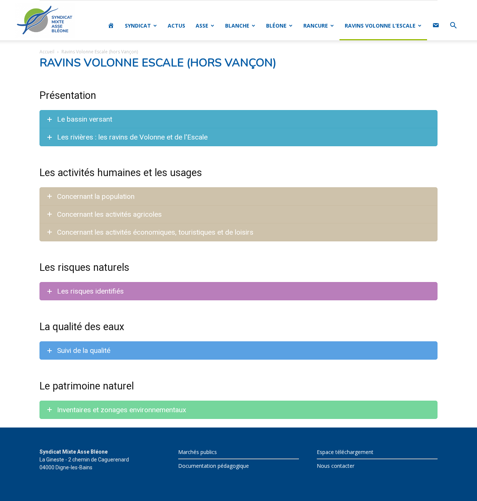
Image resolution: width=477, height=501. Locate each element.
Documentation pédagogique (213, 465)
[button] (453, 26)
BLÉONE (276, 25)
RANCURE (315, 25)
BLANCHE (237, 25)
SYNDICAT (138, 25)
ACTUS (176, 25)
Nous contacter (335, 465)
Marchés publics (197, 451)
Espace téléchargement (345, 451)
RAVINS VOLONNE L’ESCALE (380, 25)
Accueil (47, 51)
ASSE (202, 25)
